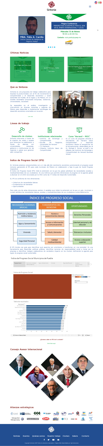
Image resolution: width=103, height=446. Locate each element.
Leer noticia (51, 71)
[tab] (48, 47)
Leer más (30, 116)
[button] (92, 6)
